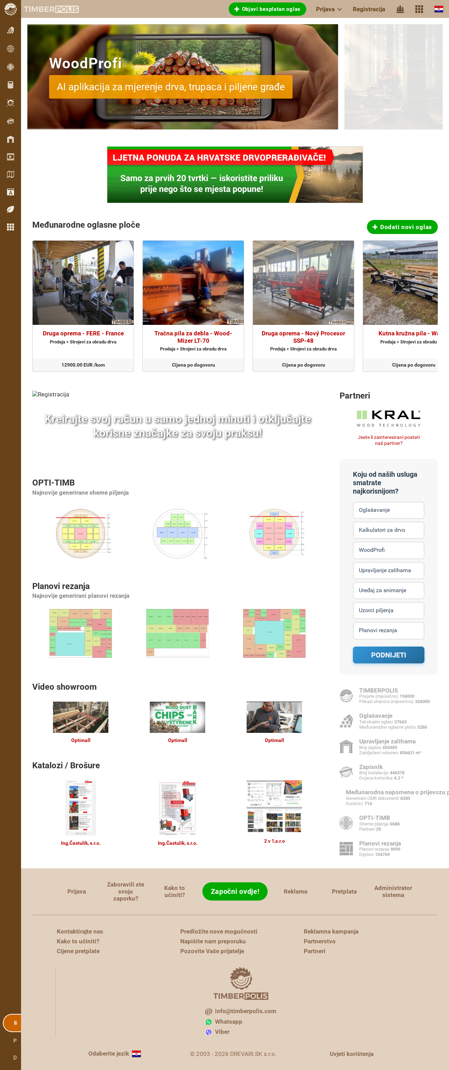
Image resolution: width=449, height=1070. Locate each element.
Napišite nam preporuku (213, 941)
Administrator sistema (393, 891)
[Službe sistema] (419, 9)
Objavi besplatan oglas (271, 9)
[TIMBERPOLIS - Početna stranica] (45, 9)
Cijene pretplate (78, 951)
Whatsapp (228, 1021)
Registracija (369, 9)
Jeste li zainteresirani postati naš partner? (389, 440)
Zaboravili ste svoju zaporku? (125, 891)
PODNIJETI (388, 655)
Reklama (295, 891)
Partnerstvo (320, 941)
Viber (222, 1031)
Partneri (355, 396)
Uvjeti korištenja (352, 1053)
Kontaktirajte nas (80, 931)
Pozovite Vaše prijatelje (212, 951)
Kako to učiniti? (174, 891)
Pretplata (344, 891)
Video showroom (64, 687)
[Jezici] (439, 9)
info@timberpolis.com (245, 1011)
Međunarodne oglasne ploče (86, 225)
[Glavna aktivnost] (400, 9)
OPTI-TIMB (53, 483)
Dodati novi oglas (406, 226)
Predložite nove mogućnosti (218, 931)
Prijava (325, 9)
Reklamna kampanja (331, 931)
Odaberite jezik (108, 1053)
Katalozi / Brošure (66, 765)
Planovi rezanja (61, 586)
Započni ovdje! (235, 891)
